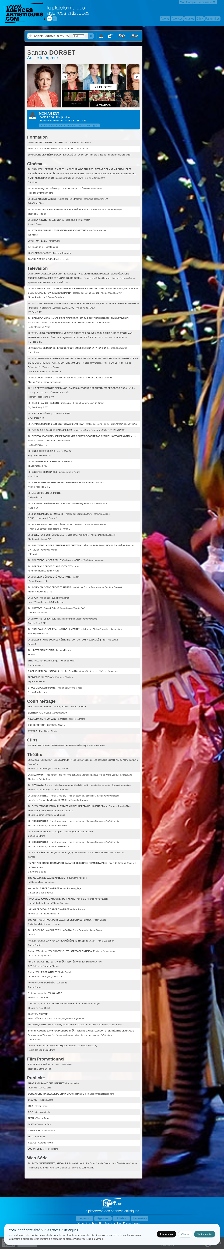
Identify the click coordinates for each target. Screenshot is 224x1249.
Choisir (185, 1234)
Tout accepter (204, 1234)
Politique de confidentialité (90, 1223)
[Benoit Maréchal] (137, 89)
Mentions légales (131, 1223)
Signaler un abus (112, 1223)
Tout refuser (166, 1234)
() (66, 117)
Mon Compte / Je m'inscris (196, 2)
